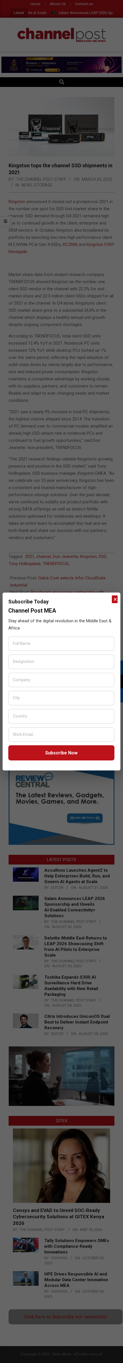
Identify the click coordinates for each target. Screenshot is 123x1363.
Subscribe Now (61, 753)
